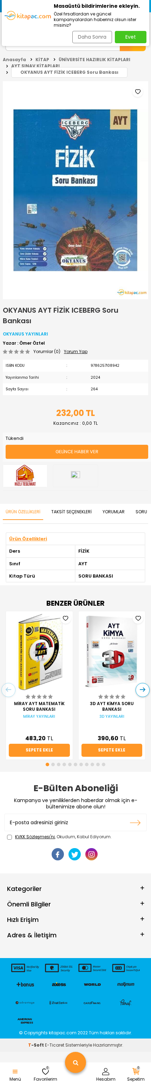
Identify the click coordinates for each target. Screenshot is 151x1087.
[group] (75, 190)
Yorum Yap (75, 351)
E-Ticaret (54, 1045)
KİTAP (42, 60)
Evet (130, 36)
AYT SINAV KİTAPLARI (35, 66)
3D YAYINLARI (111, 716)
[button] (47, 764)
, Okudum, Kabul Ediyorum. (63, 837)
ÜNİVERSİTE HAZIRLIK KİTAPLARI (94, 60)
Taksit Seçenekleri (71, 512)
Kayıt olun (135, 822)
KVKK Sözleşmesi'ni (35, 837)
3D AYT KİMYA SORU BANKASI (112, 706)
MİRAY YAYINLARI (39, 716)
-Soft (36, 1045)
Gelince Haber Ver (76, 451)
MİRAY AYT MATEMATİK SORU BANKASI (39, 706)
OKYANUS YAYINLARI (25, 334)
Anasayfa (14, 60)
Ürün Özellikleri (23, 512)
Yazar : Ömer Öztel (24, 343)
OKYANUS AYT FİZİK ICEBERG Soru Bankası (69, 72)
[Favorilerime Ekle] (65, 618)
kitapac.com (63, 1033)
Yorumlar (114, 512)
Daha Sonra (92, 36)
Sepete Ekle (39, 750)
